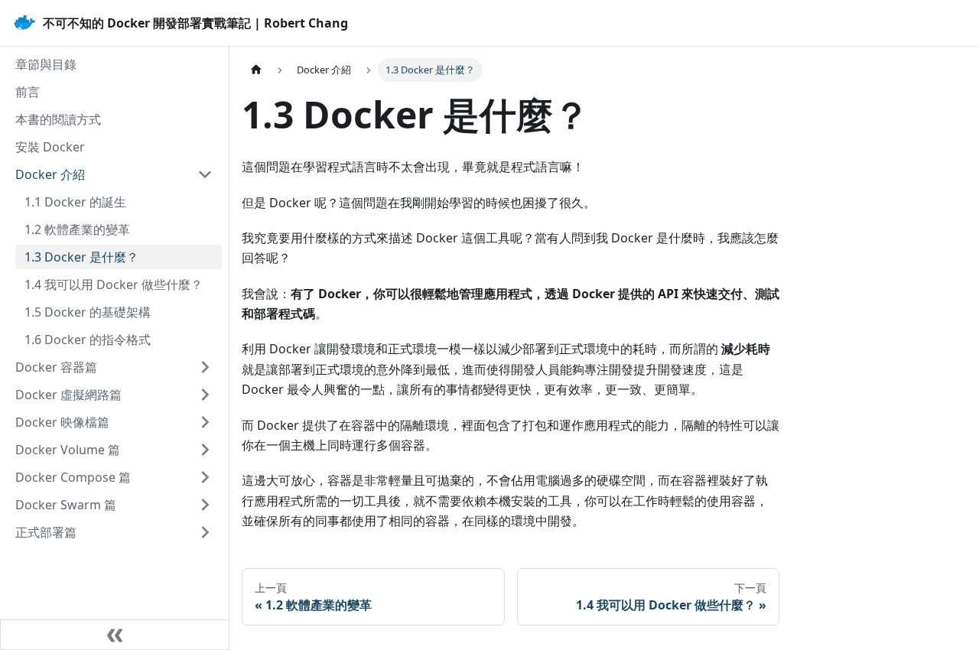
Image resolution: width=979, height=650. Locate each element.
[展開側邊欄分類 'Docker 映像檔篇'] (205, 422)
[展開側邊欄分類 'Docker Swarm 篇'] (205, 504)
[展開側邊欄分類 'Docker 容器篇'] (205, 367)
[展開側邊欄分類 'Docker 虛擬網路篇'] (205, 394)
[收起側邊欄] (114, 634)
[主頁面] (256, 70)
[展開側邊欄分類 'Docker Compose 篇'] (205, 477)
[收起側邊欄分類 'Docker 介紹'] (205, 174)
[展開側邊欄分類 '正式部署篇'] (205, 532)
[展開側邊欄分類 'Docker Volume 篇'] (205, 449)
